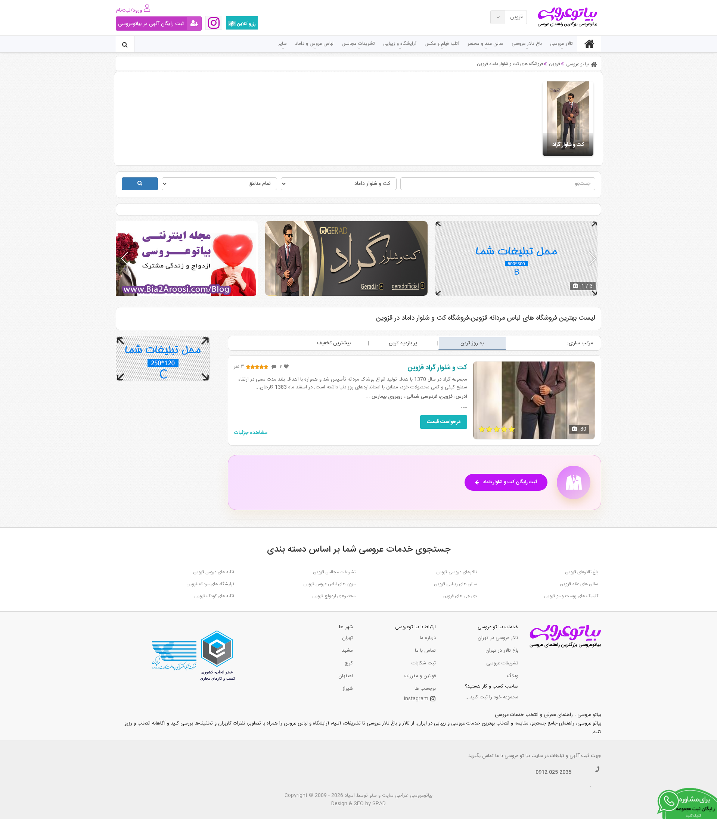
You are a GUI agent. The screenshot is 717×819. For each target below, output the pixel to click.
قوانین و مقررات (420, 676)
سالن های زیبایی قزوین (455, 584)
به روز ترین (472, 343)
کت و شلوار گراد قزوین (437, 367)
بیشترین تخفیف (334, 343)
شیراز (347, 689)
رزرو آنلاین (246, 24)
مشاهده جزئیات (250, 433)
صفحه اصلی (589, 44)
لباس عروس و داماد (314, 44)
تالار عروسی (561, 44)
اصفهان (345, 676)
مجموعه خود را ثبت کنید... (491, 697)
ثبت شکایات (424, 663)
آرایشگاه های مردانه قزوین (210, 584)
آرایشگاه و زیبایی (399, 44)
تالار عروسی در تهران (498, 638)
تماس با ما (425, 650)
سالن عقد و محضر (485, 44)
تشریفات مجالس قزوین (334, 572)
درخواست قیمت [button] (443, 422)
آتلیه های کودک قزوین (214, 596)
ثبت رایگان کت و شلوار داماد (510, 482)
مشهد (347, 650)
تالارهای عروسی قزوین (456, 572)
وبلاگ (512, 676)
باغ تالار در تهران (501, 650)
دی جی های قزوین (460, 596)
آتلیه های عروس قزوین (213, 572)
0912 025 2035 (553, 772)
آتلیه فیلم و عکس (442, 44)
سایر (282, 44)
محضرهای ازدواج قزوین (334, 596)
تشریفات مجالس (358, 44)
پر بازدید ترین (403, 343)
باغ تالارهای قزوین (581, 572)
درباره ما (428, 638)
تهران (347, 638)
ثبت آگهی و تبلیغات (569, 756)
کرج (349, 663)
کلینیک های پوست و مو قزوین (571, 596)
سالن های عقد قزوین (579, 584)
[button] (592, 258)
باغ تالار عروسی (527, 44)
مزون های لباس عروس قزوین (329, 584)
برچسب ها (425, 689)
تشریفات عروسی (502, 663)
